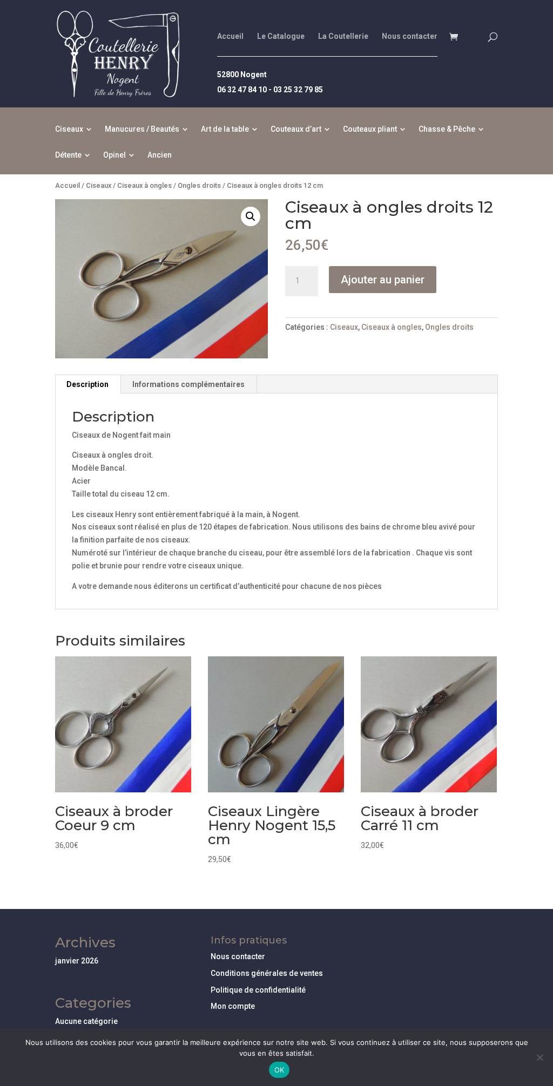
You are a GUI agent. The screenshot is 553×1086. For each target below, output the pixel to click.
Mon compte (233, 1006)
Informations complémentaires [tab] (188, 384)
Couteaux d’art (296, 129)
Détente (68, 155)
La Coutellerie (343, 36)
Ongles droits (199, 185)
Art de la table (225, 129)
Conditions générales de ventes (267, 973)
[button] (250, 216)
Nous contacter (409, 36)
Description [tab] (87, 384)
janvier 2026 (76, 960)
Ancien (159, 155)
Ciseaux (69, 129)
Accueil (230, 36)
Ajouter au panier (382, 279)
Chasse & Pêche (447, 129)
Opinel (114, 155)
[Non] (539, 1057)
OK (279, 1069)
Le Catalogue (281, 36)
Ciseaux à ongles (144, 185)
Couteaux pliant (370, 129)
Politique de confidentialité (258, 990)
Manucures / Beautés (142, 129)
